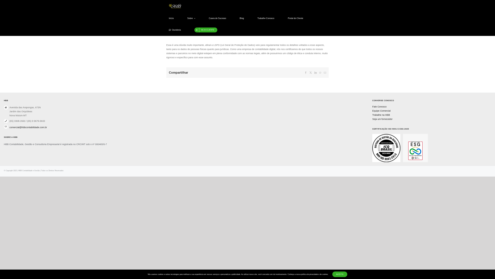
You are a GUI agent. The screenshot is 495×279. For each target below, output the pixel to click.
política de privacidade (309, 274)
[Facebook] (306, 72)
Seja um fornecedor (382, 119)
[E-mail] (325, 72)
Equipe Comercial (381, 111)
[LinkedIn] (315, 72)
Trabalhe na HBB (381, 115)
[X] (311, 72)
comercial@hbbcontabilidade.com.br (28, 127)
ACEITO (340, 274)
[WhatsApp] (320, 72)
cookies (325, 274)
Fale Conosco (379, 106)
